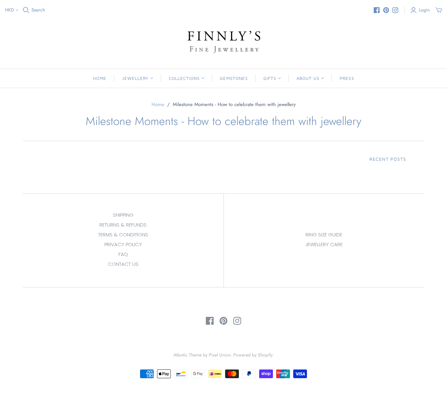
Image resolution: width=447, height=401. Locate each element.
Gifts (269, 78)
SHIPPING (123, 214)
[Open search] (26, 10)
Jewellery (135, 78)
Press (347, 78)
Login (424, 10)
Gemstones (233, 78)
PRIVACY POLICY (123, 244)
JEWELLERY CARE (324, 244)
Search (38, 10)
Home (99, 78)
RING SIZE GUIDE (324, 234)
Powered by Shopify (252, 355)
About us (307, 78)
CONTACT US (123, 264)
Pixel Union (220, 355)
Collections (184, 78)
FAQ (123, 254)
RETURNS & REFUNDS (123, 224)
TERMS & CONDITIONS (123, 234)
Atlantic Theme (187, 355)
